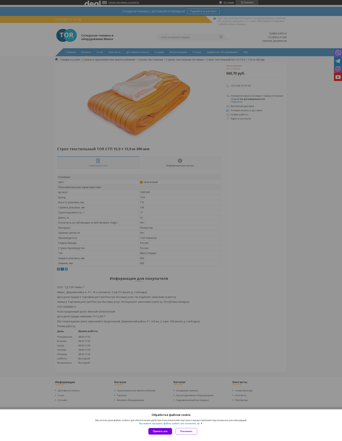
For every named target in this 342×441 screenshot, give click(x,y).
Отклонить (186, 431)
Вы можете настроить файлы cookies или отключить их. (169, 423)
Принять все (160, 431)
